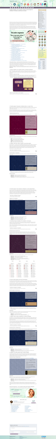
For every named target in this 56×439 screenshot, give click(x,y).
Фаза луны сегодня (41, 51)
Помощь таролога (44, 7)
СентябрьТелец (42, 37)
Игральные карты (42, 12)
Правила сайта (21, 436)
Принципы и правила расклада (15, 44)
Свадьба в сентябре (41, 55)
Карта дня (41, 11)
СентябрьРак (39, 40)
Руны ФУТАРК (41, 13)
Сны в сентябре (40, 56)
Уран (39, 66)
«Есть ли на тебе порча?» (28, 406)
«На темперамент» (13, 411)
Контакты (21, 436)
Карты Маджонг (41, 20)
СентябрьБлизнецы (45, 37)
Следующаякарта (26, 89)
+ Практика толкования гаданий (42, 28)
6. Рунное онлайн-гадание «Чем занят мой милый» (16, 54)
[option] (11, 5)
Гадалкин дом (13, 1)
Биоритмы (41, 24)
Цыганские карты (42, 16)
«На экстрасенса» (27, 407)
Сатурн (40, 65)
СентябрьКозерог (39, 46)
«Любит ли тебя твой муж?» (14, 408)
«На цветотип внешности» (28, 409)
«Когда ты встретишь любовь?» (14, 406)
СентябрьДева (45, 40)
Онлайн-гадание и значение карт (15, 56)
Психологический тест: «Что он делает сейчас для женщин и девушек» (18, 60)
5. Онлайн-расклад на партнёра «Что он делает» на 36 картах (17, 52)
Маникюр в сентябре (41, 53)
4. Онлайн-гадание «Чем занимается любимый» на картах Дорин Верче (18, 50)
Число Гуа (41, 23)
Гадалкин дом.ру (12, 436)
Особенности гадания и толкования (16, 53)
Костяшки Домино (42, 18)
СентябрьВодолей (42, 46)
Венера (40, 63)
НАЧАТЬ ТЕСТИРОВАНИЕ (16, 393)
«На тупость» (26, 408)
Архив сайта (21, 438)
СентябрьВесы (39, 43)
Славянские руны (42, 17)
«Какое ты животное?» (27, 411)
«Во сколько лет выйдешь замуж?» (15, 407)
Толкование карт (13, 47)
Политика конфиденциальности (23, 437)
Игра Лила (41, 27)
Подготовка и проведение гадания (15, 51)
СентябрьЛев (42, 40)
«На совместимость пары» (14, 409)
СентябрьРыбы (45, 46)
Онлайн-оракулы (42, 21)
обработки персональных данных (16, 396)
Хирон (39, 68)
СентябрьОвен (39, 37)
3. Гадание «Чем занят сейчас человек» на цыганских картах (17, 48)
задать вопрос (33, 402)
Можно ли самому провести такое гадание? (16, 45)
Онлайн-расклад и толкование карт (15, 58)
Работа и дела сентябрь (41, 54)
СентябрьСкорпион (42, 43)
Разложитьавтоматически (30, 89)
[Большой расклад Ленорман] (42, 31)
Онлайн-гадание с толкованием (15, 49)
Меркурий (40, 62)
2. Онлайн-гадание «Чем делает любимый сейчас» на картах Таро (18, 46)
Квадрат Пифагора (42, 22)
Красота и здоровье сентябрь (42, 52)
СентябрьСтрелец (45, 43)
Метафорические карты (42, 25)
